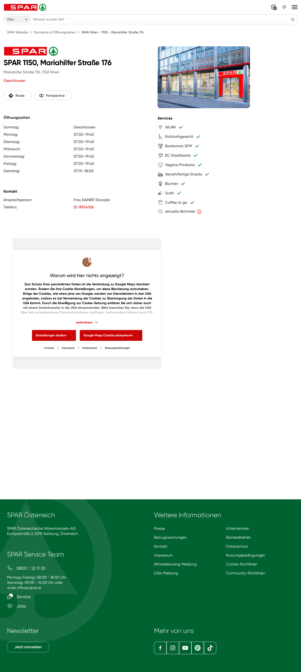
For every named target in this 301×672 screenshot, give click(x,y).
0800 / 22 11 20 (30, 568)
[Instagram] (172, 648)
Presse (159, 528)
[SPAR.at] (26, 7)
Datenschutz (89, 348)
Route (20, 96)
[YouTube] (185, 648)
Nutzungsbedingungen (245, 555)
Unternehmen (237, 528)
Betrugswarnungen (170, 537)
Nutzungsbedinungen (117, 348)
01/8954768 (84, 207)
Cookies (49, 348)
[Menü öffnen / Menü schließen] (294, 7)
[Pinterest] (197, 648)
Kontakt (160, 546)
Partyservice (55, 96)
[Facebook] (160, 648)
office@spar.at (29, 587)
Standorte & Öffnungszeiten (55, 32)
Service (23, 596)
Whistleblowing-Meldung (175, 564)
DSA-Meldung (166, 573)
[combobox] (18, 19)
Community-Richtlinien (245, 573)
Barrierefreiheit (238, 537)
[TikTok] (210, 648)
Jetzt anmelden (28, 647)
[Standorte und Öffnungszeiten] (284, 7)
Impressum (68, 348)
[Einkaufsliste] (274, 7)
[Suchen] (292, 19)
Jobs (20, 606)
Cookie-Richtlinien (241, 564)
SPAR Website (17, 32)
